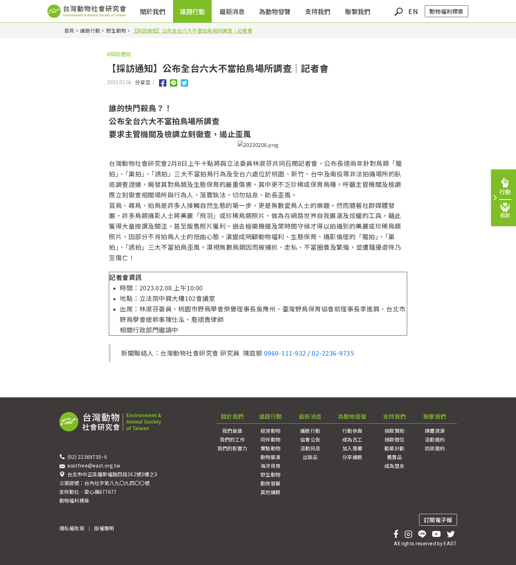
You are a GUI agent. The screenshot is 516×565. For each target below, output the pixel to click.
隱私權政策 (72, 528)
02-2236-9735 (333, 352)
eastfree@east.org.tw (93, 465)
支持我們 (317, 11)
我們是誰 (232, 430)
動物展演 (270, 456)
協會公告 (310, 439)
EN (413, 11)
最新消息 (310, 416)
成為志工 (352, 439)
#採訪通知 (119, 54)
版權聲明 (104, 528)
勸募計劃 (394, 448)
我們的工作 (232, 439)
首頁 (69, 30)
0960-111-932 (285, 352)
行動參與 (352, 430)
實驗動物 (270, 448)
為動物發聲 (352, 416)
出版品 (310, 456)
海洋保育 (270, 465)
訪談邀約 (435, 448)
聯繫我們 (434, 416)
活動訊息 (310, 448)
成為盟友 (394, 465)
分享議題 (352, 456)
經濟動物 (270, 430)
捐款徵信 (394, 439)
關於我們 (232, 416)
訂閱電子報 (438, 520)
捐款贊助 (394, 430)
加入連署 (352, 448)
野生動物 (116, 30)
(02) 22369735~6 (87, 456)
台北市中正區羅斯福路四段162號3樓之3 (112, 474)
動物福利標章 (446, 11)
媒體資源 (435, 430)
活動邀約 (435, 439)
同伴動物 (270, 439)
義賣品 (394, 456)
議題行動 (90, 30)
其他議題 (270, 492)
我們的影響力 (232, 448)
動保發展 (270, 483)
